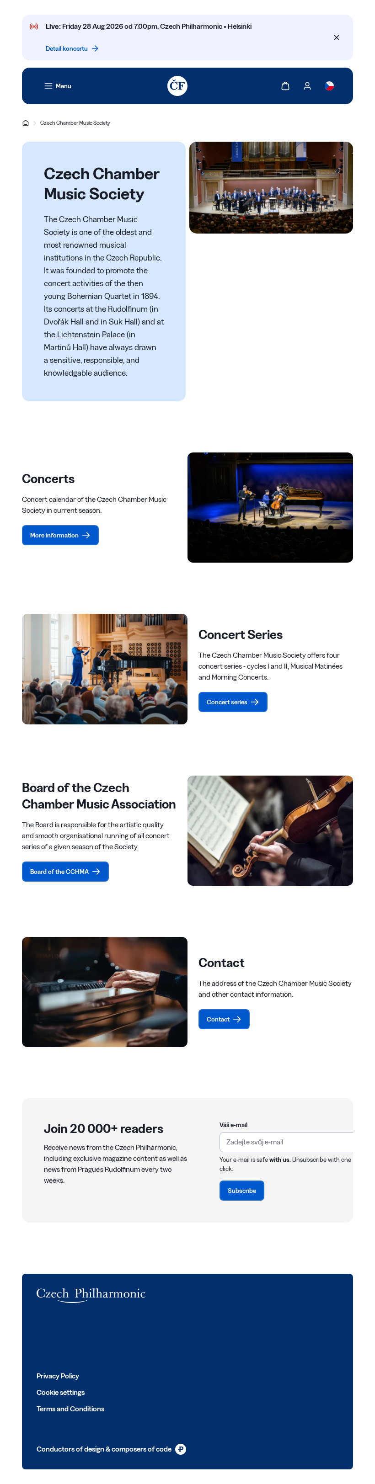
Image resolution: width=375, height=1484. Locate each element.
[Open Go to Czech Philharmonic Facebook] (41, 1336)
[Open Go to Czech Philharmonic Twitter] (61, 1336)
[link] (58, 86)
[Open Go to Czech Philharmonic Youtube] (101, 1336)
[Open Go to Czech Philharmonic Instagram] (81, 1336)
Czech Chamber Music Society (75, 123)
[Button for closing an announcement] (336, 37)
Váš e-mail (233, 1124)
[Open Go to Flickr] (141, 1336)
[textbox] (293, 1146)
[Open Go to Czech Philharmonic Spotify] (121, 1336)
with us (279, 1159)
